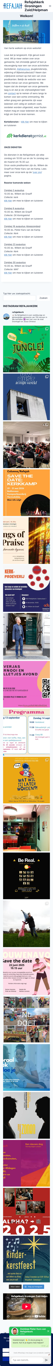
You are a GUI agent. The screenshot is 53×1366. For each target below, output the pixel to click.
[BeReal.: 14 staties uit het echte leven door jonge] (26, 876)
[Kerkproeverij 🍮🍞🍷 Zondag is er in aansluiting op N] (26, 1115)
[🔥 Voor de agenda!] (26, 492)
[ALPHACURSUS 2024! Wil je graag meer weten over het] (26, 1211)
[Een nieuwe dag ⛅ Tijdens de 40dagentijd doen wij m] (26, 1163)
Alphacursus (23, 69)
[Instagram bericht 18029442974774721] (26, 588)
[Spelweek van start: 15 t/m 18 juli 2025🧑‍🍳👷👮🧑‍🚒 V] (26, 780)
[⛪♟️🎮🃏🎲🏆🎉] (26, 684)
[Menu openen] (50, 6)
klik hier (25, 122)
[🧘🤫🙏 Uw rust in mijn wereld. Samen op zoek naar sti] (26, 397)
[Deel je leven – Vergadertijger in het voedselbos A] (26, 923)
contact (12, 93)
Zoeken (43, 298)
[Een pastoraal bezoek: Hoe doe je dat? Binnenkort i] (26, 1067)
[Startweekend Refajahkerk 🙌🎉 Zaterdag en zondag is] (26, 732)
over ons (37, 172)
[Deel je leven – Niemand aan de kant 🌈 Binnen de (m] (26, 828)
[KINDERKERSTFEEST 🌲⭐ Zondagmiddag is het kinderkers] (26, 1259)
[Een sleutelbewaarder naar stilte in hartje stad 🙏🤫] (26, 636)
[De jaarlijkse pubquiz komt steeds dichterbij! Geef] (26, 444)
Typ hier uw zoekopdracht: (16, 293)
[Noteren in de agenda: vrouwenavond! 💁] (26, 971)
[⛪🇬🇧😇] (26, 540)
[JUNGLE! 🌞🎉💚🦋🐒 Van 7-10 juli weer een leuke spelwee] (26, 349)
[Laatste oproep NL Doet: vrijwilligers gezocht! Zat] (26, 1019)
